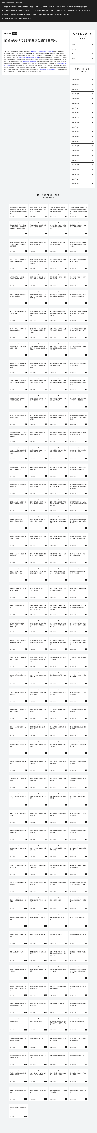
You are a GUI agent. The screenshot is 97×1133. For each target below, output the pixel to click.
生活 (73, 54)
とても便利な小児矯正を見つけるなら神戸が (42, 51)
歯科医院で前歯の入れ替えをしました (54, 14)
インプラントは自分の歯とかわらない (16, 10)
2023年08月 (75, 146)
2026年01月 (75, 113)
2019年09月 (75, 179)
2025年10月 (75, 127)
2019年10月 (75, 174)
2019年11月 (75, 169)
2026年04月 (75, 98)
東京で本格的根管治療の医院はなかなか (29, 57)
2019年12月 (75, 165)
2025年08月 (75, 136)
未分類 (15, 33)
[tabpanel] (18, 211)
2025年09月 (75, 132)
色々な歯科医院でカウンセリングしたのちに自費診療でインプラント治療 (61, 10)
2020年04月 (75, 155)
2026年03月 (75, 103)
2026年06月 (75, 89)
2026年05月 (75, 94)
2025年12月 (75, 117)
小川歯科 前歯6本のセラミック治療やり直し (20, 14)
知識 (73, 58)
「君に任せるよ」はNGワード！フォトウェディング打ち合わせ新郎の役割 (58, 6)
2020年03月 (75, 160)
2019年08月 (75, 184)
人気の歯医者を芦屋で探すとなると (49, 69)
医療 (73, 44)
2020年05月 (75, 150)
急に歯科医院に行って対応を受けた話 (16, 18)
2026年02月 (75, 108)
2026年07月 (75, 84)
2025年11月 (75, 122)
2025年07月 (75, 141)
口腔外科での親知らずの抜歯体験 (15, 6)
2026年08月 (75, 79)
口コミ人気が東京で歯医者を (30, 61)
